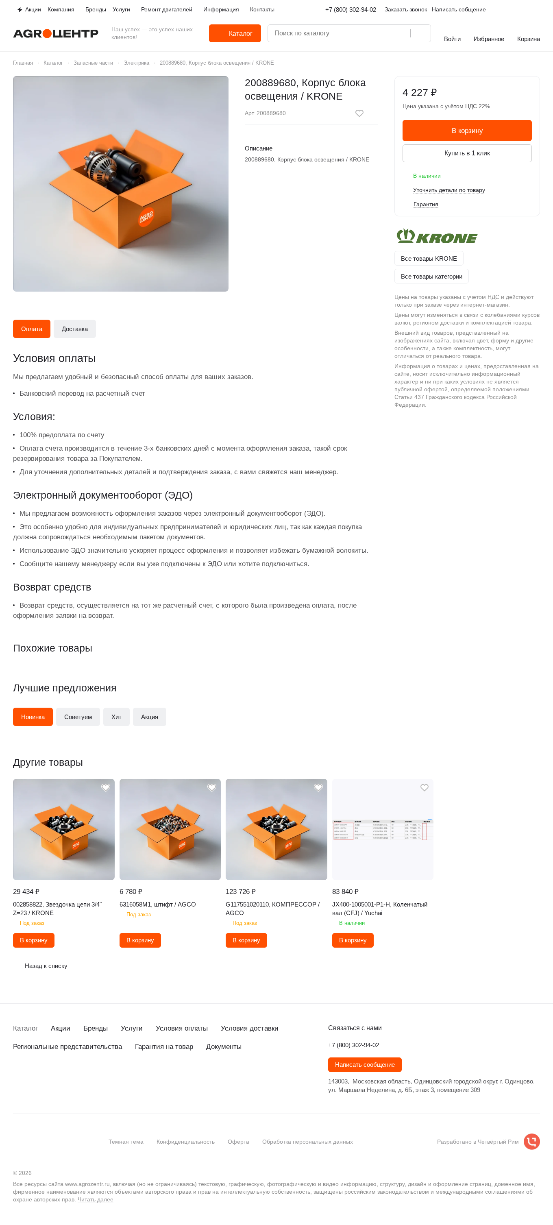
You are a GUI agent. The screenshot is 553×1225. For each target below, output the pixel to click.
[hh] (99, 1076)
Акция (149, 716)
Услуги (132, 1028)
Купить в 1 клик (467, 153)
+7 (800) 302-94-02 (350, 9)
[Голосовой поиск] (401, 33)
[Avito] (83, 1076)
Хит (116, 716)
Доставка (75, 328)
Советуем (78, 716)
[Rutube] (67, 1076)
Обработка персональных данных (307, 1141)
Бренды (95, 1028)
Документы (224, 1047)
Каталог (25, 1028)
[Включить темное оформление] (536, 10)
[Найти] (420, 33)
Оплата (31, 328)
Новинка (33, 716)
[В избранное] (359, 113)
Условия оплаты (182, 1028)
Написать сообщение (365, 1065)
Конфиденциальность (186, 1141)
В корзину (467, 131)
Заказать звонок (406, 9)
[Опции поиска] (369, 33)
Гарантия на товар (164, 1047)
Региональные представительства (67, 1047)
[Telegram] (34, 1076)
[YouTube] (50, 1076)
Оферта (238, 1141)
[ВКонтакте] (18, 1076)
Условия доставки (250, 1028)
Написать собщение (459, 9)
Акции (60, 1028)
